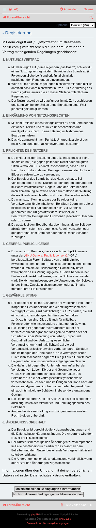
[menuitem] (13, 9)
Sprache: (62, 25)
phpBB (35, 514)
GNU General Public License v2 (46, 255)
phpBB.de (65, 518)
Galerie (89, 9)
